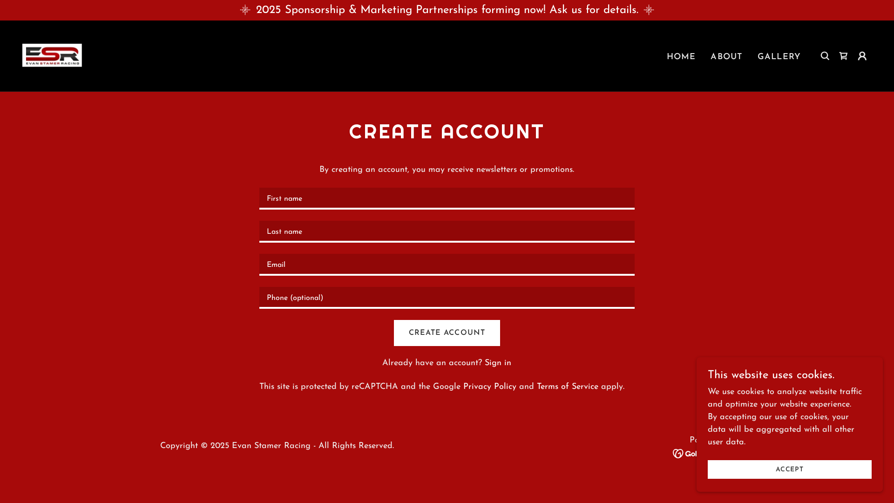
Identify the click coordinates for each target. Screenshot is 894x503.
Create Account (447, 333)
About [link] (727, 57)
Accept (790, 469)
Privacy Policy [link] (489, 387)
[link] (52, 55)
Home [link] (681, 57)
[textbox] (446, 199)
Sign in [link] (498, 363)
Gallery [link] (779, 57)
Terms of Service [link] (567, 387)
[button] (862, 56)
